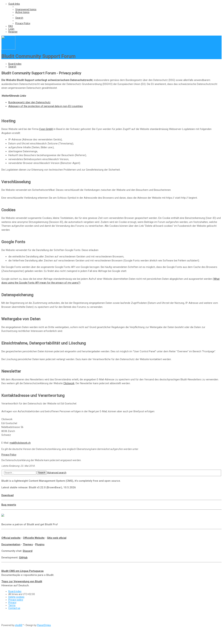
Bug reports (8, 504)
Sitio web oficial (56, 537)
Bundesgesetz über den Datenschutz (29, 102)
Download (7, 495)
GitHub (23, 557)
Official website (11, 537)
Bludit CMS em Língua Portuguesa (22, 571)
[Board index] (8, 48)
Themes (28, 544)
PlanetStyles (44, 625)
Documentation (10, 544)
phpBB (18, 625)
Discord (27, 550)
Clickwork (68, 383)
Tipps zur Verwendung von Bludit (21, 581)
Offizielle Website (34, 537)
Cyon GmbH (46, 129)
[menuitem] (25, 9)
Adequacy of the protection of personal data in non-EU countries (45, 106)
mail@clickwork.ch (20, 442)
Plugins (39, 544)
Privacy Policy (8, 454)
